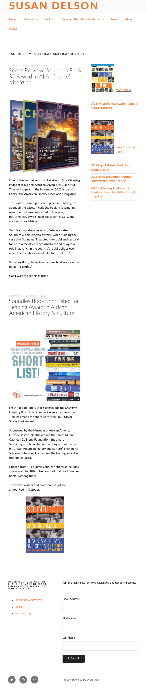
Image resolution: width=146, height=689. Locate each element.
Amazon (19, 607)
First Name (69, 618)
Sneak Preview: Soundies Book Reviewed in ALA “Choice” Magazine (45, 76)
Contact (13, 28)
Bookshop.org (23, 613)
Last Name (69, 638)
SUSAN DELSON (54, 6)
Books (48, 19)
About (129, 19)
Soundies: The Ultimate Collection (81, 19)
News (114, 19)
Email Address (71, 599)
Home (12, 19)
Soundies (29, 19)
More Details (123, 90)
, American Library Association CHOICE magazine (113, 192)
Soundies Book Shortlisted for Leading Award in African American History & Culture (44, 307)
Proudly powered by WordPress (81, 680)
